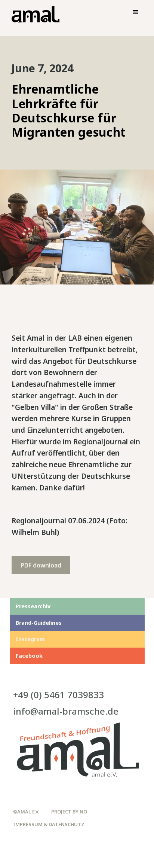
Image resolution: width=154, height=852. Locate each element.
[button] (135, 12)
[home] (33, 15)
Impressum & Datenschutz (48, 824)
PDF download (41, 565)
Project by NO (69, 812)
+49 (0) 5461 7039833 (58, 694)
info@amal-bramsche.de (65, 711)
